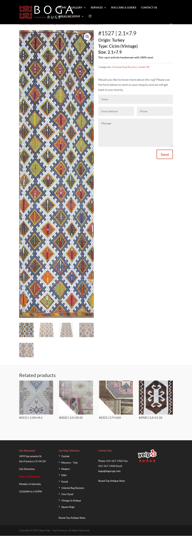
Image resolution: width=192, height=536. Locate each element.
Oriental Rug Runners (124, 67)
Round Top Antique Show (72, 517)
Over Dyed (67, 494)
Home (62, 7)
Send (165, 154)
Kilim (64, 475)
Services (97, 7)
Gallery (76, 7)
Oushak (65, 456)
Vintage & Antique (71, 500)
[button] (87, 36)
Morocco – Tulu (69, 462)
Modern (65, 468)
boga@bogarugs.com (109, 471)
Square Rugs (68, 506)
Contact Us (149, 7)
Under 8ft (144, 67)
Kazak (64, 481)
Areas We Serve (69, 16)
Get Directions (27, 468)
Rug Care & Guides (123, 7)
